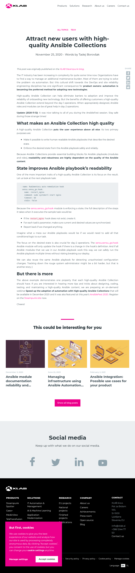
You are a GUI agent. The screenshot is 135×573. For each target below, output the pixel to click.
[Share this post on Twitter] (128, 77)
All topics (62, 30)
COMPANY (86, 498)
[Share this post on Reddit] (128, 87)
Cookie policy (105, 559)
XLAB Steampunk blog (72, 69)
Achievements (87, 511)
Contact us (123, 6)
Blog (82, 524)
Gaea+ (9, 510)
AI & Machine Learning (39, 510)
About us (99, 6)
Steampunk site (32, 298)
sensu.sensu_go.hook (42, 208)
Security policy (72, 559)
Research (87, 6)
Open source (87, 520)
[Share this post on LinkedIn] (128, 82)
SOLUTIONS (33, 498)
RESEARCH (65, 498)
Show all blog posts (67, 403)
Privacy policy (88, 559)
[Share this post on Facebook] (128, 73)
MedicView (12, 515)
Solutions (74, 6)
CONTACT (117, 497)
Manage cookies (121, 559)
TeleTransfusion (14, 519)
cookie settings (35, 550)
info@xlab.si (119, 526)
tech (73, 30)
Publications (65, 522)
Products (62, 6)
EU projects (65, 503)
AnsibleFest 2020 (99, 294)
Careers (111, 6)
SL (127, 565)
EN (123, 565)
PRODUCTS (12, 498)
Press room (86, 516)
